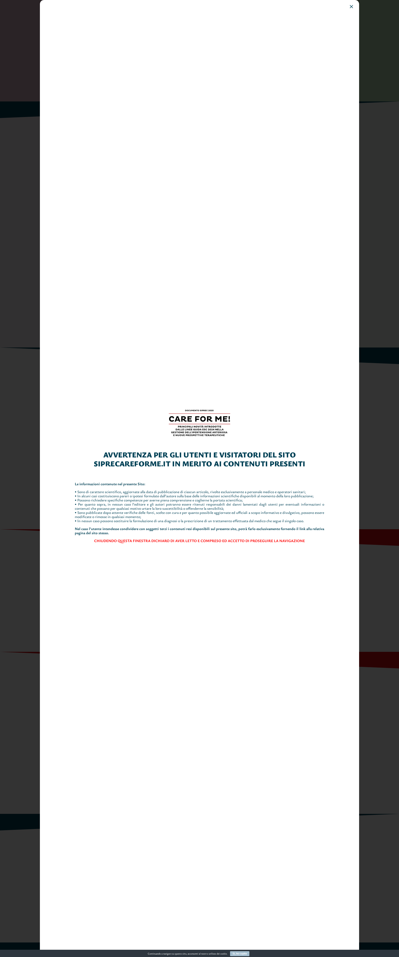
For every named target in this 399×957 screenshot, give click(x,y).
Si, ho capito (240, 953)
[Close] (351, 6)
